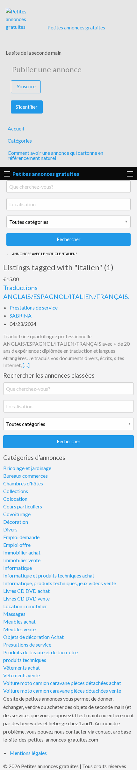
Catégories (20, 141)
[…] (26, 365)
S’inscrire (26, 86)
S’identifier (27, 107)
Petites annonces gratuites (76, 27)
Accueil (16, 128)
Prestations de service (34, 307)
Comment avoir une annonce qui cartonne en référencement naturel (55, 155)
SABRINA (21, 315)
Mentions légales (28, 753)
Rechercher (69, 239)
